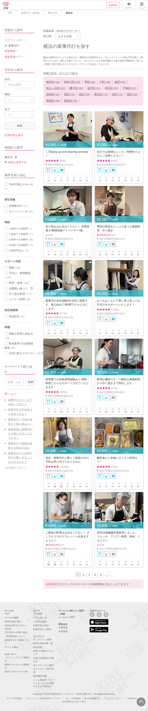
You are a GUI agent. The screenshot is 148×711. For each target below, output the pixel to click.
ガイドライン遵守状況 (43, 670)
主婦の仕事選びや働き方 (43, 659)
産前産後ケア (13, 57)
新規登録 (113, 5)
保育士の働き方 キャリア (43, 652)
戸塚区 (129, 88)
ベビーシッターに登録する (17, 659)
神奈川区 (72, 82)
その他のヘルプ (14, 467)
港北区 (112, 88)
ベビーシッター (14, 40)
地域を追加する (17, 162)
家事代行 (13, 45)
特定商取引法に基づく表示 (74, 701)
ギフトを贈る (11, 646)
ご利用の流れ (40, 621)
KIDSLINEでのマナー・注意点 (17, 627)
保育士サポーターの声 (16, 671)
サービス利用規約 (14, 698)
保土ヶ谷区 (55, 88)
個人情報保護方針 (92, 698)
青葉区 (53, 100)
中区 (104, 82)
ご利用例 (37, 613)
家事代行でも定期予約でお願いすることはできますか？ (20, 457)
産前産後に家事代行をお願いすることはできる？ (20, 433)
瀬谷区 (101, 94)
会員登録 (50, 584)
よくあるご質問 (66, 617)
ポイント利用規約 (73, 698)
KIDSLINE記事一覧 (43, 643)
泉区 (132, 94)
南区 (119, 82)
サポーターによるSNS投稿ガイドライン (43, 698)
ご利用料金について (15, 636)
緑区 (84, 94)
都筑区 (71, 100)
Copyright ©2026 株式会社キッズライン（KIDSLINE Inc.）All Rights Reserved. (74, 693)
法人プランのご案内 (43, 665)
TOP (10, 12)
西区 (89, 82)
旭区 (69, 94)
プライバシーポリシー (113, 698)
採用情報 (63, 631)
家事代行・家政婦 (30, 12)
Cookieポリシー (134, 698)
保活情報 (37, 647)
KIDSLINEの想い (13, 621)
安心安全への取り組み (16, 632)
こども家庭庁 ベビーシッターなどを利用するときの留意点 (43, 683)
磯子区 (76, 88)
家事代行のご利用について (17, 641)
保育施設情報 (40, 675)
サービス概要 (11, 617)
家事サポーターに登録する (17, 666)
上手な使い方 (40, 617)
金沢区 (94, 88)
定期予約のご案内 (42, 629)
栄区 (117, 94)
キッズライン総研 (42, 639)
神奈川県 (52, 12)
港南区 (53, 94)
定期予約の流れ (41, 625)
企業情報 (63, 627)
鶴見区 (53, 82)
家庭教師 (10, 51)
